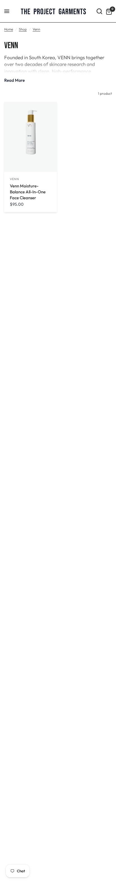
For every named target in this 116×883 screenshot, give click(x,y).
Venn (36, 29)
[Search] (99, 11)
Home (8, 29)
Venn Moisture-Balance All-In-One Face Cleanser (28, 191)
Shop (23, 29)
